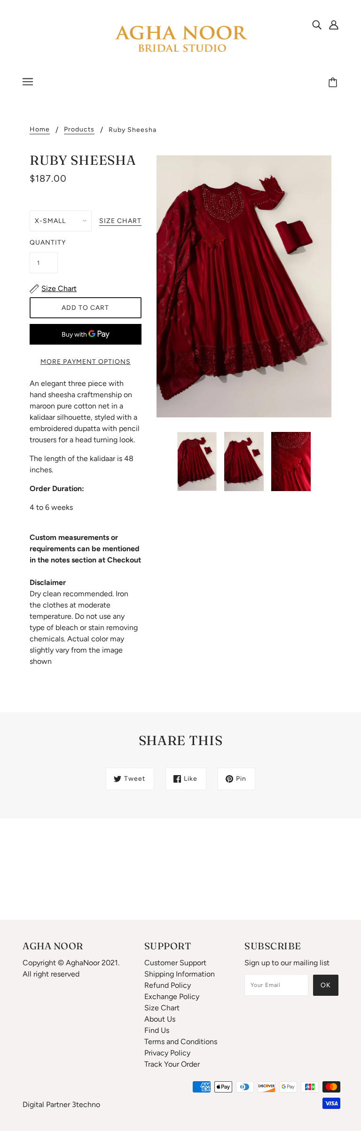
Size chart (120, 221)
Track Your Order (172, 1064)
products (79, 129)
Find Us (156, 1030)
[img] (316, 24)
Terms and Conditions (180, 1041)
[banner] (180, 39)
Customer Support (175, 962)
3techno (86, 1104)
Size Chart (162, 1007)
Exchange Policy (171, 996)
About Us (159, 1019)
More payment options (85, 362)
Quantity (44, 242)
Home (40, 129)
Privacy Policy (167, 1052)
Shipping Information (179, 973)
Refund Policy (167, 985)
